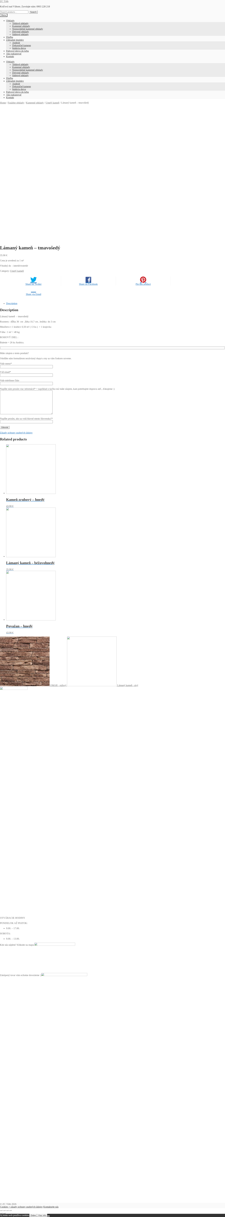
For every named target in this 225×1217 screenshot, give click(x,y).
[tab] (115, 303)
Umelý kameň (52, 102)
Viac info (42, 1215)
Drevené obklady (20, 31)
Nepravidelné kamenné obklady (27, 29)
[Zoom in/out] (10, 1210)
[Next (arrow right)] (4, 1213)
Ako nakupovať (14, 53)
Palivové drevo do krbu (17, 51)
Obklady (10, 20)
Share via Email (33, 294)
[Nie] (48, 1216)
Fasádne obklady (16, 102)
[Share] (4, 1210)
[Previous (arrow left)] (1, 1213)
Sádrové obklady (20, 34)
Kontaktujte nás (50, 1207)
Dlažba (9, 37)
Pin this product (143, 284)
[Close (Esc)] (1, 1210)
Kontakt (10, 56)
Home (3, 102)
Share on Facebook (88, 284)
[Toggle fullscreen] (7, 1210)
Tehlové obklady (20, 23)
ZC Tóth (4, 1)
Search (33, 12)
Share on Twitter (33, 284)
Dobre (33, 1215)
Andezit (16, 42)
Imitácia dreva (19, 48)
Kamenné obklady (21, 26)
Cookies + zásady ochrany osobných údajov (21, 1207)
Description (11, 303)
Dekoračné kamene (21, 45)
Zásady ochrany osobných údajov (16, 432)
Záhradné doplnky (15, 40)
